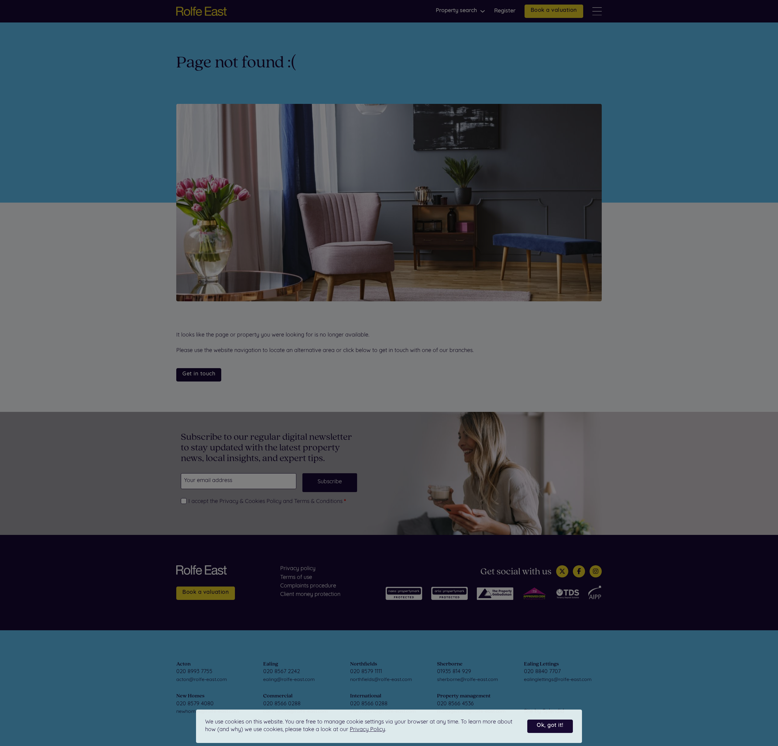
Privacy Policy (367, 730)
